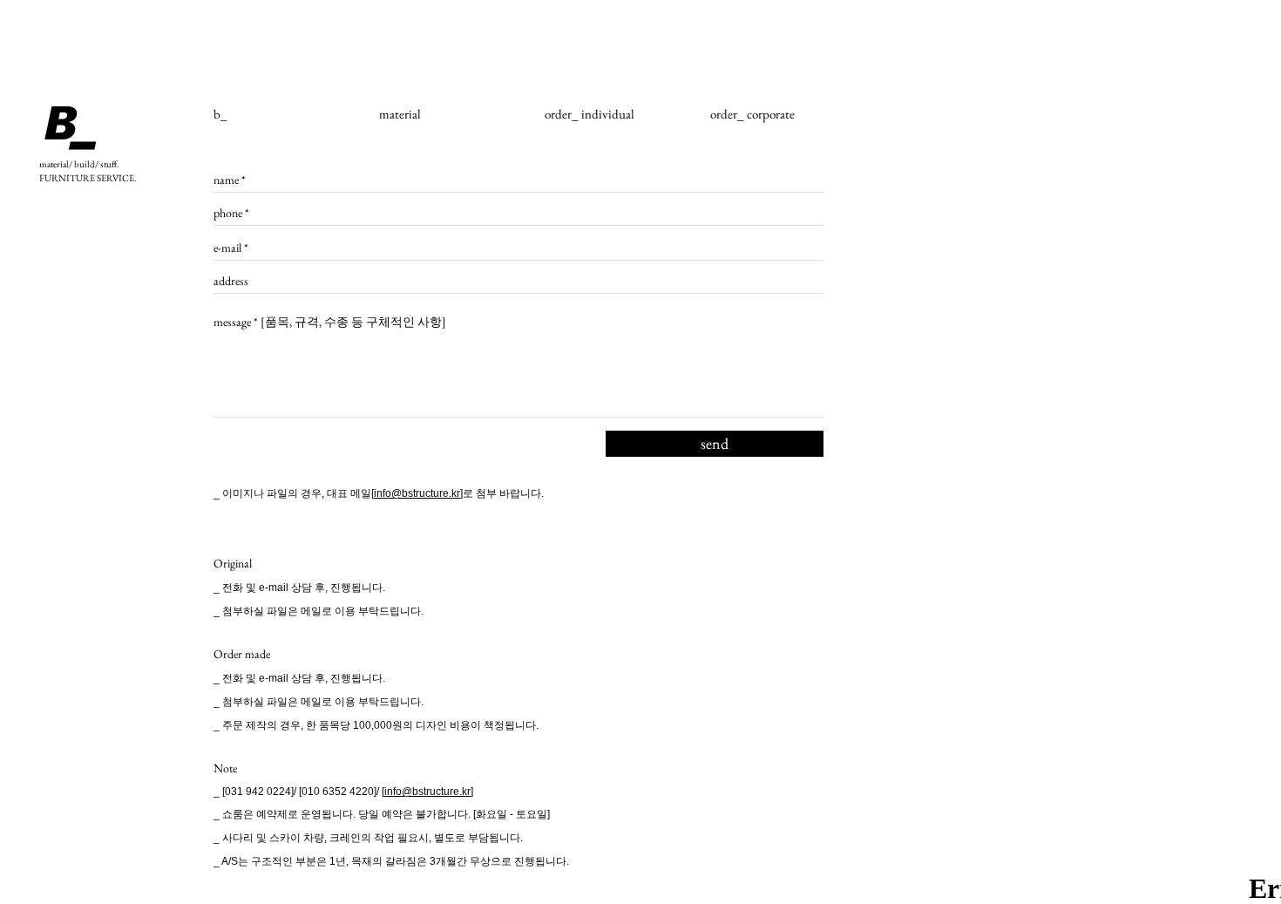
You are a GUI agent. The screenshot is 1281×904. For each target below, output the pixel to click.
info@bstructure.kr (417, 493)
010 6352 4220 (338, 791)
